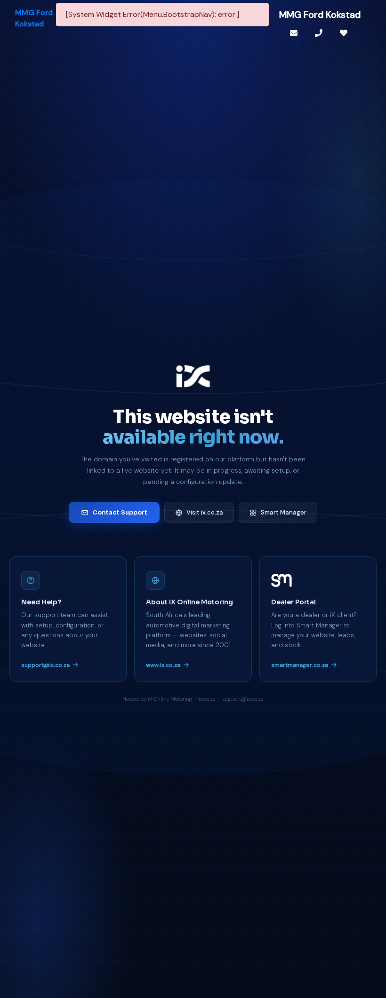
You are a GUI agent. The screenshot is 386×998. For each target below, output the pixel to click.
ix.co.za (207, 699)
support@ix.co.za (45, 665)
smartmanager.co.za (299, 665)
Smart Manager (283, 512)
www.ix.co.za (163, 665)
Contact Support (119, 512)
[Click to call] (320, 33)
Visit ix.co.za (204, 512)
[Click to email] (295, 33)
